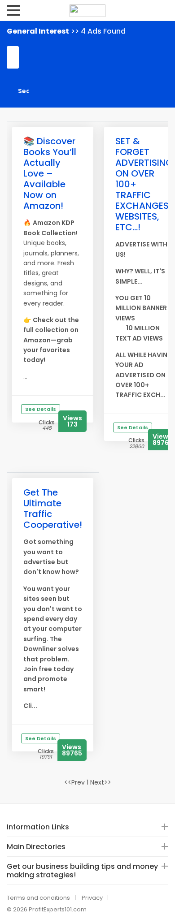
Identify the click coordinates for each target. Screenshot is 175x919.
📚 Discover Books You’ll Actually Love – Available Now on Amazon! (49, 173)
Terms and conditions (38, 897)
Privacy (92, 897)
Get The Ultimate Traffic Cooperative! (52, 508)
